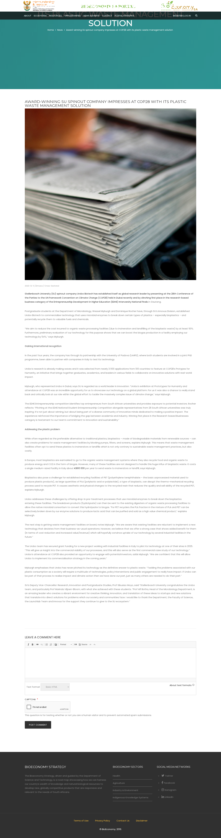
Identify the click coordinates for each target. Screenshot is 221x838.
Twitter (169, 775)
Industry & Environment (125, 790)
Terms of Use (81, 820)
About (27, 15)
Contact (107, 15)
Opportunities (72, 15)
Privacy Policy (102, 820)
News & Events (91, 15)
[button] (28, 644)
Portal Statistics (124, 15)
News (60, 29)
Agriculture (119, 783)
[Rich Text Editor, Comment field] (110, 663)
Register (178, 15)
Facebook (169, 782)
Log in (187, 15)
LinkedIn (169, 797)
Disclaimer (141, 820)
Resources (55, 15)
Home (51, 29)
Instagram (170, 790)
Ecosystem (40, 15)
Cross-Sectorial (52, 286)
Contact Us (123, 820)
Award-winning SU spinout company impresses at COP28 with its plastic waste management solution (119, 29)
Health (116, 775)
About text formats (181, 685)
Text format (33, 686)
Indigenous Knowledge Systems (130, 797)
